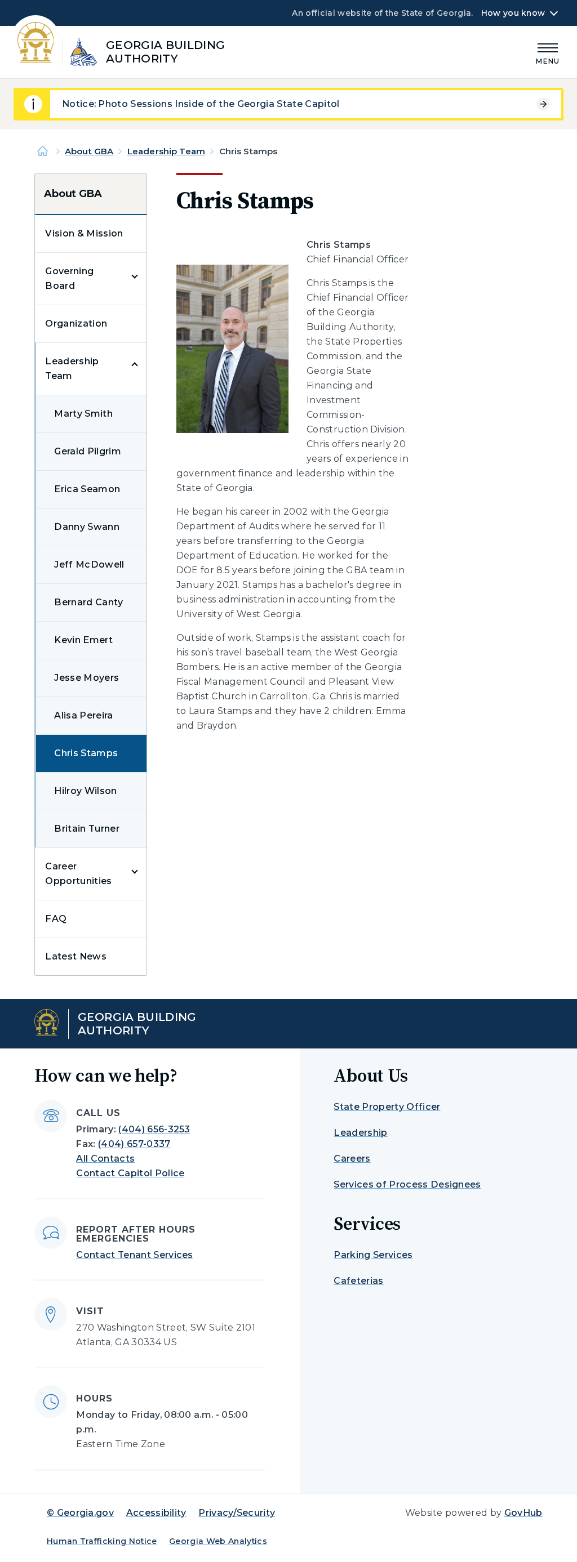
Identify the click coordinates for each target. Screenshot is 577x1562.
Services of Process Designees (407, 1184)
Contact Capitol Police (130, 1173)
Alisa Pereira (83, 715)
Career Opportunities (78, 873)
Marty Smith (83, 413)
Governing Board (69, 278)
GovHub (523, 1512)
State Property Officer (387, 1106)
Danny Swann (86, 526)
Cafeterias (358, 1280)
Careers (352, 1158)
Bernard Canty (88, 602)
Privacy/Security (236, 1512)
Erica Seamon (87, 489)
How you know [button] (513, 12)
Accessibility (156, 1512)
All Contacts (105, 1158)
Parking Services (373, 1254)
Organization (76, 323)
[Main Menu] (548, 52)
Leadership (360, 1132)
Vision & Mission (84, 233)
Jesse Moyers (86, 677)
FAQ (55, 918)
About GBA (89, 151)
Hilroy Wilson (85, 791)
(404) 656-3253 (154, 1129)
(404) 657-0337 (134, 1144)
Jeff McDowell (89, 564)
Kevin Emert (83, 640)
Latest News (75, 956)
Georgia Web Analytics (218, 1541)
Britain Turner (86, 828)
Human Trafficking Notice (102, 1541)
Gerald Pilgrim (87, 451)
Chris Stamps (86, 753)
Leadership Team (166, 151)
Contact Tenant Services (134, 1254)
